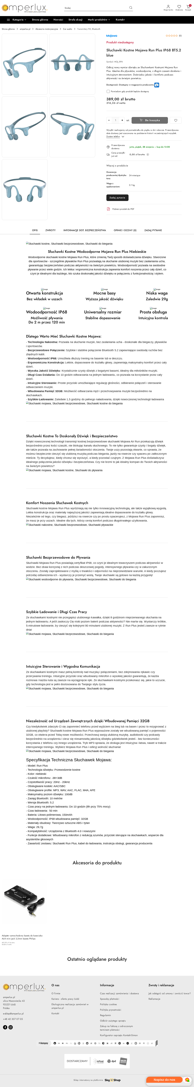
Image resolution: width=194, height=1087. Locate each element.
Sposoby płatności (109, 999)
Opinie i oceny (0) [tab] (125, 230)
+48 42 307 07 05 (13, 1019)
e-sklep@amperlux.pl (13, 1013)
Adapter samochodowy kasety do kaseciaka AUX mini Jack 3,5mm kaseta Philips (22, 937)
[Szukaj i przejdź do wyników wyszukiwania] (131, 8)
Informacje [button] (107, 985)
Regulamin (105, 1015)
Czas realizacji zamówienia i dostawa (119, 993)
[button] (99, 20)
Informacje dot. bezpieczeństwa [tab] (85, 230)
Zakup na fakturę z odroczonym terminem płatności (116, 1028)
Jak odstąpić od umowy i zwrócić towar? (170, 993)
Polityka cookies (108, 1004)
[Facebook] (5, 1027)
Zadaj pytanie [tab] (153, 230)
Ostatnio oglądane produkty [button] (97, 959)
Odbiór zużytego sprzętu (113, 1020)
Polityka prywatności (110, 1010)
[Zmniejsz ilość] (109, 120)
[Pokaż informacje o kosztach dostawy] (147, 154)
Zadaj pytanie (117, 197)
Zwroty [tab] (50, 230)
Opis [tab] (35, 230)
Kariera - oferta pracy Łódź (65, 999)
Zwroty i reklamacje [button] (161, 985)
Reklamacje (154, 999)
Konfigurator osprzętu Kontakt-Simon (119, 1035)
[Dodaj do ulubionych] (176, 120)
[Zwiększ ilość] (122, 120)
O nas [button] (55, 985)
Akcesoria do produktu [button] (97, 862)
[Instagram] (10, 1027)
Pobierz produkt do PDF (123, 209)
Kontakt (55, 1013)
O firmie (56, 993)
